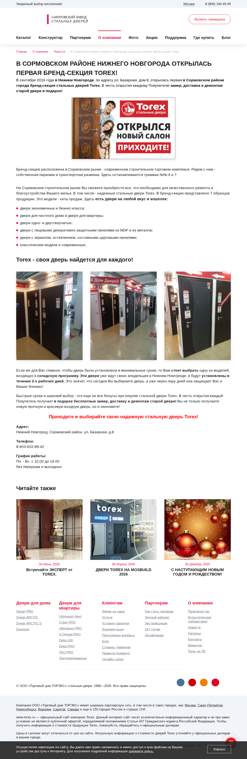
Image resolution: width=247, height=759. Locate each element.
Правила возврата (116, 653)
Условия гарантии (115, 623)
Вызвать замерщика (210, 19)
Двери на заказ (113, 611)
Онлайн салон (113, 659)
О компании (109, 37)
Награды (194, 633)
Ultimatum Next (70, 616)
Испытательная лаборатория (199, 619)
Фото (133, 37)
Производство (198, 611)
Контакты (195, 639)
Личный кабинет (157, 617)
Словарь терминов (116, 647)
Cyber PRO (67, 622)
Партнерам (80, 37)
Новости (59, 51)
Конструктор (51, 37)
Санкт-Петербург (210, 705)
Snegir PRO (24, 611)
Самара (73, 709)
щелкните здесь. (141, 751)
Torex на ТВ (196, 651)
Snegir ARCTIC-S (28, 623)
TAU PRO (66, 652)
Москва (190, 705)
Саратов (59, 709)
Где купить (204, 37)
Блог (226, 37)
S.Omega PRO (69, 634)
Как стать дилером (159, 611)
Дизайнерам (154, 635)
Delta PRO (66, 646)
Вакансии (195, 645)
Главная (21, 51)
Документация (113, 629)
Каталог (23, 37)
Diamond (22, 629)
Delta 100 (66, 640)
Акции (151, 37)
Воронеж (44, 709)
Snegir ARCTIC (27, 617)
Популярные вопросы (118, 635)
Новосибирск (26, 709)
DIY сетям (152, 629)
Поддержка (175, 37)
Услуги (107, 617)
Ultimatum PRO (70, 628)
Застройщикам (156, 623)
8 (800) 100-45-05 (218, 4)
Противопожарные (73, 658)
